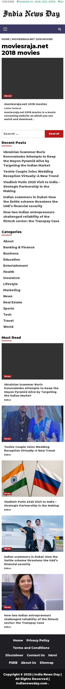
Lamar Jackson (12, 108)
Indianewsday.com (31, 683)
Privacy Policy (37, 640)
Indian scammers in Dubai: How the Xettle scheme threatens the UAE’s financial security (30, 201)
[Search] (60, 29)
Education (11, 259)
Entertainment (15, 266)
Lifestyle (10, 284)
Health (8, 272)
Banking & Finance (19, 247)
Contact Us (36, 655)
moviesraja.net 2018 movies (25, 104)
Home (18, 640)
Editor (7, 400)
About (7, 96)
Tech (7, 314)
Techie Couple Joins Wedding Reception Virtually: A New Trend (30, 174)
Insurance (11, 278)
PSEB (13, 663)
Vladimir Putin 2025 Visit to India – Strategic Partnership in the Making (31, 186)
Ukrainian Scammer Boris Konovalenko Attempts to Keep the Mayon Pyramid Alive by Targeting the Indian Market (29, 158)
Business (11, 253)
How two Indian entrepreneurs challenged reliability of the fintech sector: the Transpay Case (31, 216)
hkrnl (52, 655)
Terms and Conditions (31, 648)
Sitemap (47, 663)
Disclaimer (14, 655)
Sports (8, 308)
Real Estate (12, 302)
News (7, 296)
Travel (8, 321)
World (8, 327)
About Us (28, 663)
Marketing (11, 290)
